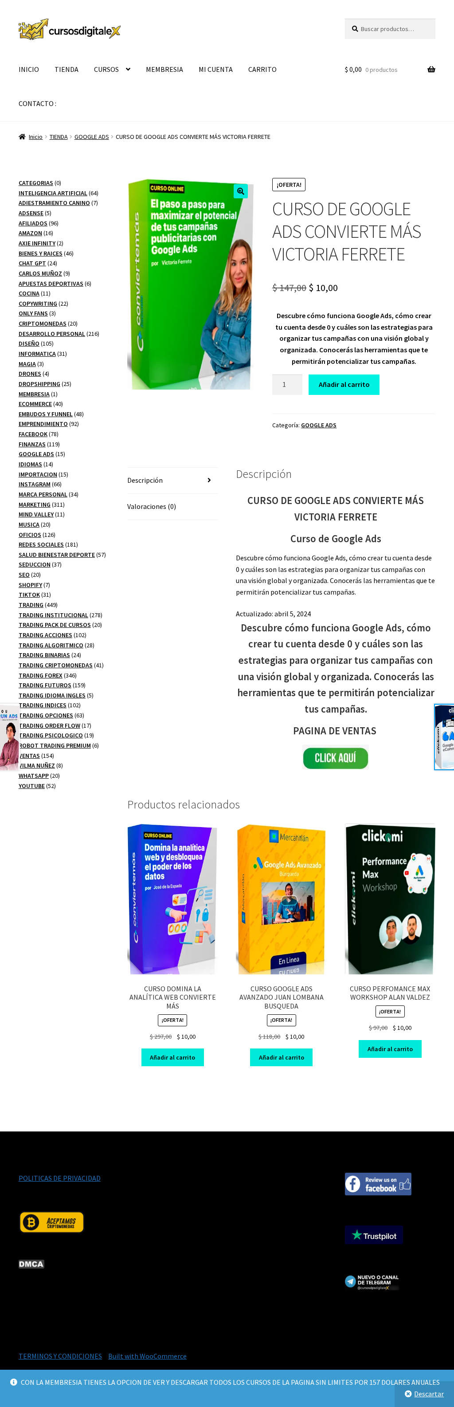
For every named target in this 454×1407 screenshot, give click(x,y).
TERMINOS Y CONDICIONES (60, 1356)
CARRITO (262, 69)
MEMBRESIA (164, 69)
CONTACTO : (37, 103)
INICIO (29, 69)
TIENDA (66, 69)
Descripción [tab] (145, 480)
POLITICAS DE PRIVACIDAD (60, 1178)
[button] (241, 191)
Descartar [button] (429, 1393)
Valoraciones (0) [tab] (151, 506)
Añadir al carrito (344, 384)
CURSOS (106, 69)
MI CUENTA (216, 69)
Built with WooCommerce (147, 1356)
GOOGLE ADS (91, 137)
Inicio (36, 137)
